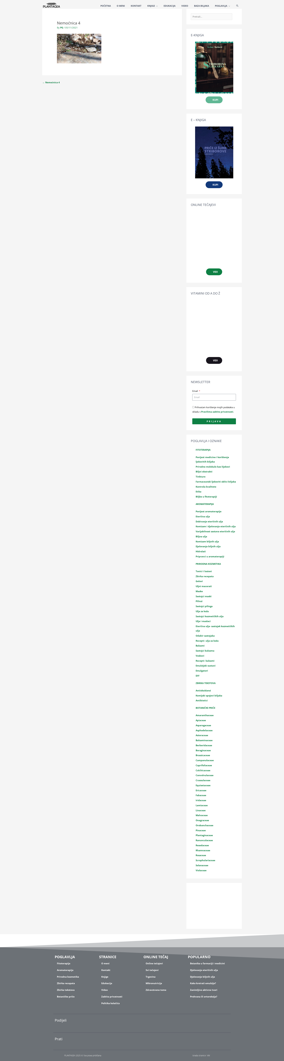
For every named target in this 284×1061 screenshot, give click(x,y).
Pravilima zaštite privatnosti (217, 411)
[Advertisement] (214, 905)
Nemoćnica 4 (51, 82)
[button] (237, 6)
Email (195, 390)
